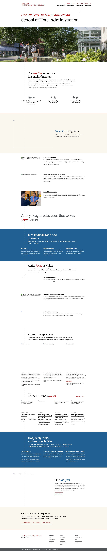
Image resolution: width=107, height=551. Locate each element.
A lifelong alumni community (50, 312)
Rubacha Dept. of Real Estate (63, 543)
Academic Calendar (78, 537)
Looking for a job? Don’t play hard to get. (28, 415)
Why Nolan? (24, 248)
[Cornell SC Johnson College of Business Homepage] (34, 536)
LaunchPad (76, 542)
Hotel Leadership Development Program (32, 454)
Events (76, 539)
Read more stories (80, 396)
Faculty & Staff (79, 3)
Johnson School (62, 541)
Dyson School (62, 537)
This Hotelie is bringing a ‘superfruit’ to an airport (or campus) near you (61, 415)
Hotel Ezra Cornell (24, 456)
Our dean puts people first (50, 277)
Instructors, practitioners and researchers (53, 294)
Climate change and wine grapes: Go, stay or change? (77, 415)
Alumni (68, 3)
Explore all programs (47, 522)
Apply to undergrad (25, 522)
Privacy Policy (44, 549)
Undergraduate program (49, 157)
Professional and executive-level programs (54, 175)
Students (73, 3)
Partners (86, 3)
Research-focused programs (50, 192)
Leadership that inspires (71, 248)
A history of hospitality (49, 248)
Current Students (52, 539)
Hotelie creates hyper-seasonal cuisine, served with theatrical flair (45, 415)
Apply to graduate (36, 522)
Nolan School (62, 539)
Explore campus (58, 494)
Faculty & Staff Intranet (78, 541)
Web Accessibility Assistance (53, 549)
